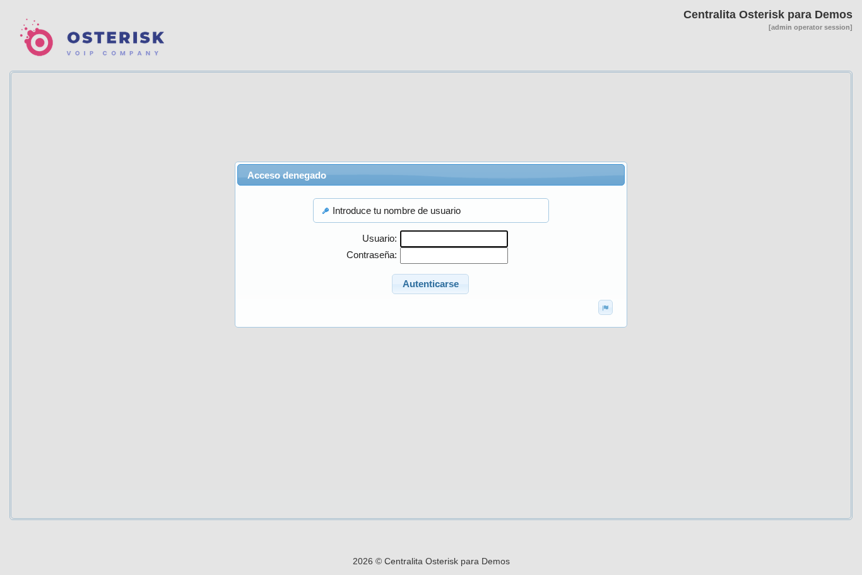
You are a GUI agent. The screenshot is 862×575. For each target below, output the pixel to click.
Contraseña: (371, 254)
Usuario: (379, 238)
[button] (430, 284)
